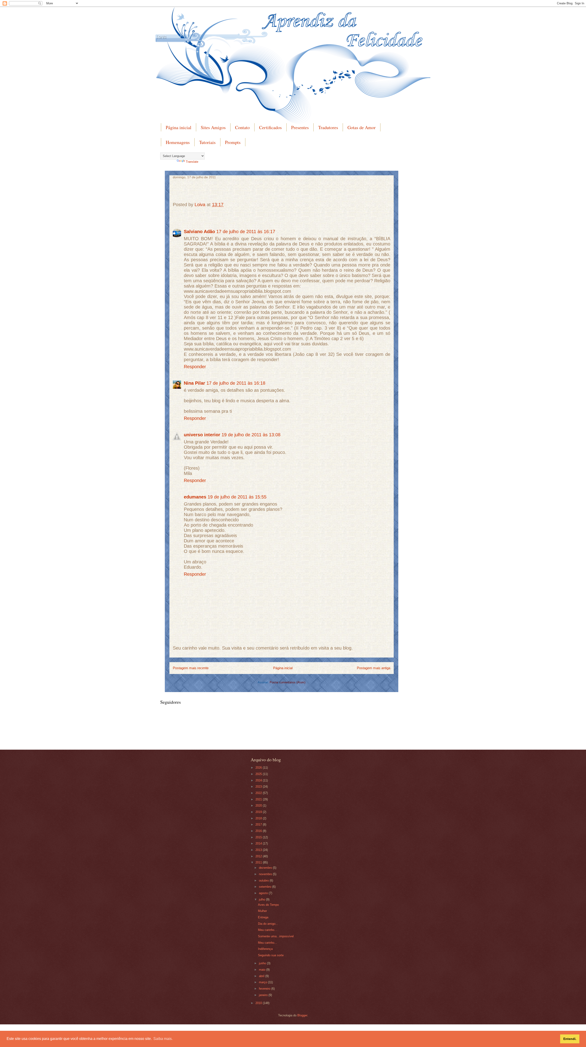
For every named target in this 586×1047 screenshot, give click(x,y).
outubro (264, 880)
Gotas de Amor (361, 127)
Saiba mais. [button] (163, 1039)
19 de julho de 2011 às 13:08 (251, 434)
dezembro (266, 867)
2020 (259, 805)
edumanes (195, 496)
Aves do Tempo (268, 904)
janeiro (264, 995)
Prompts (233, 142)
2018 (259, 818)
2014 (259, 843)
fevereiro (265, 988)
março (263, 982)
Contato (242, 127)
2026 (259, 767)
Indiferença (265, 949)
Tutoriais (207, 142)
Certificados (270, 127)
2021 (259, 799)
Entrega (263, 917)
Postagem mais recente (191, 668)
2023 (259, 786)
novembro (266, 874)
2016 (259, 831)
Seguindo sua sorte (271, 955)
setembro (265, 886)
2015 (259, 837)
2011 (259, 862)
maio (262, 969)
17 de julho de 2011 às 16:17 (245, 231)
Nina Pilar (194, 383)
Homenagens (178, 142)
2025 (259, 774)
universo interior (202, 434)
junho (263, 963)
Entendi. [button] (569, 1039)
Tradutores (328, 127)
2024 (259, 780)
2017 (259, 824)
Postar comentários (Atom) (287, 682)
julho (262, 899)
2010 (259, 1003)
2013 (259, 850)
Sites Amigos (213, 127)
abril (262, 976)
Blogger (302, 1015)
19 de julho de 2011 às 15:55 (237, 496)
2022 (259, 793)
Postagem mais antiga (373, 668)
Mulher (262, 911)
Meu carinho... (267, 930)
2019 (259, 812)
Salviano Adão (199, 231)
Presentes (300, 127)
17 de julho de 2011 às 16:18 (235, 383)
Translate (192, 161)
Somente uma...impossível (276, 936)
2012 (259, 856)
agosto (264, 893)
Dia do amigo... (268, 923)
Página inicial (178, 127)
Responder (195, 366)
